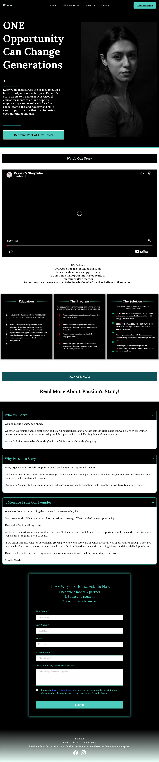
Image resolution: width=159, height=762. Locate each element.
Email (39, 638)
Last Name (42, 624)
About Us (90, 5)
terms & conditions (62, 690)
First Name (42, 611)
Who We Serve (71, 5)
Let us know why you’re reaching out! (55, 665)
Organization (43, 651)
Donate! (79, 738)
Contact (105, 5)
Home (53, 5)
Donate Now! (145, 5)
